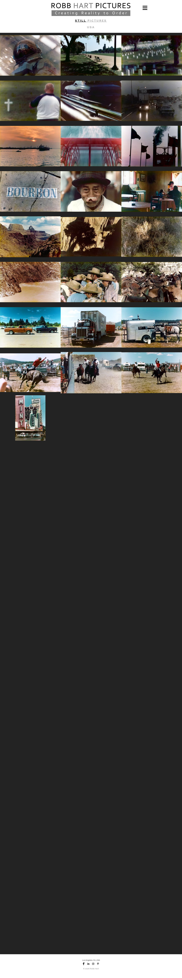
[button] (145, 8)
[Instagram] (93, 963)
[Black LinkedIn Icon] (88, 963)
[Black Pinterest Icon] (98, 963)
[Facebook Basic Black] (83, 963)
